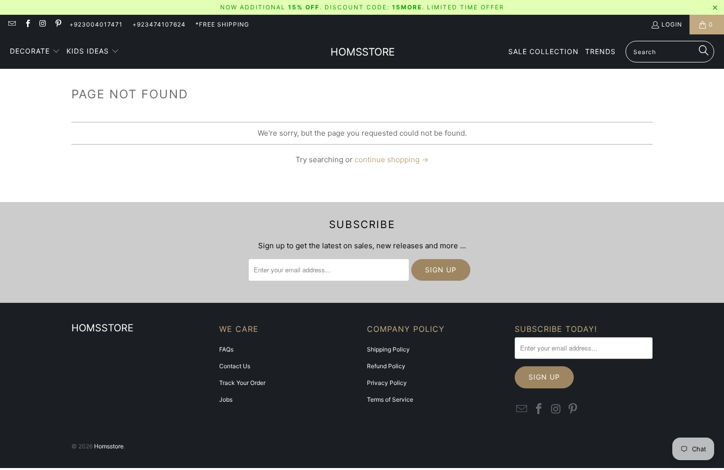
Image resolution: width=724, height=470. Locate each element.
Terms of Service (390, 399)
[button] (35, 51)
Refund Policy (386, 366)
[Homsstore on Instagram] (42, 24)
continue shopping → (391, 159)
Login (671, 24)
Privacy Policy (387, 382)
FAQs (226, 349)
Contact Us (234, 366)
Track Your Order (242, 382)
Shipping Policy (388, 349)
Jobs (225, 399)
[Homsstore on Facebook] (27, 24)
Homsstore (109, 446)
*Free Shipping (222, 24)
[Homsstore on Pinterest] (58, 24)
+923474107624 (159, 24)
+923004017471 (96, 24)
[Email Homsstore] (11, 24)
